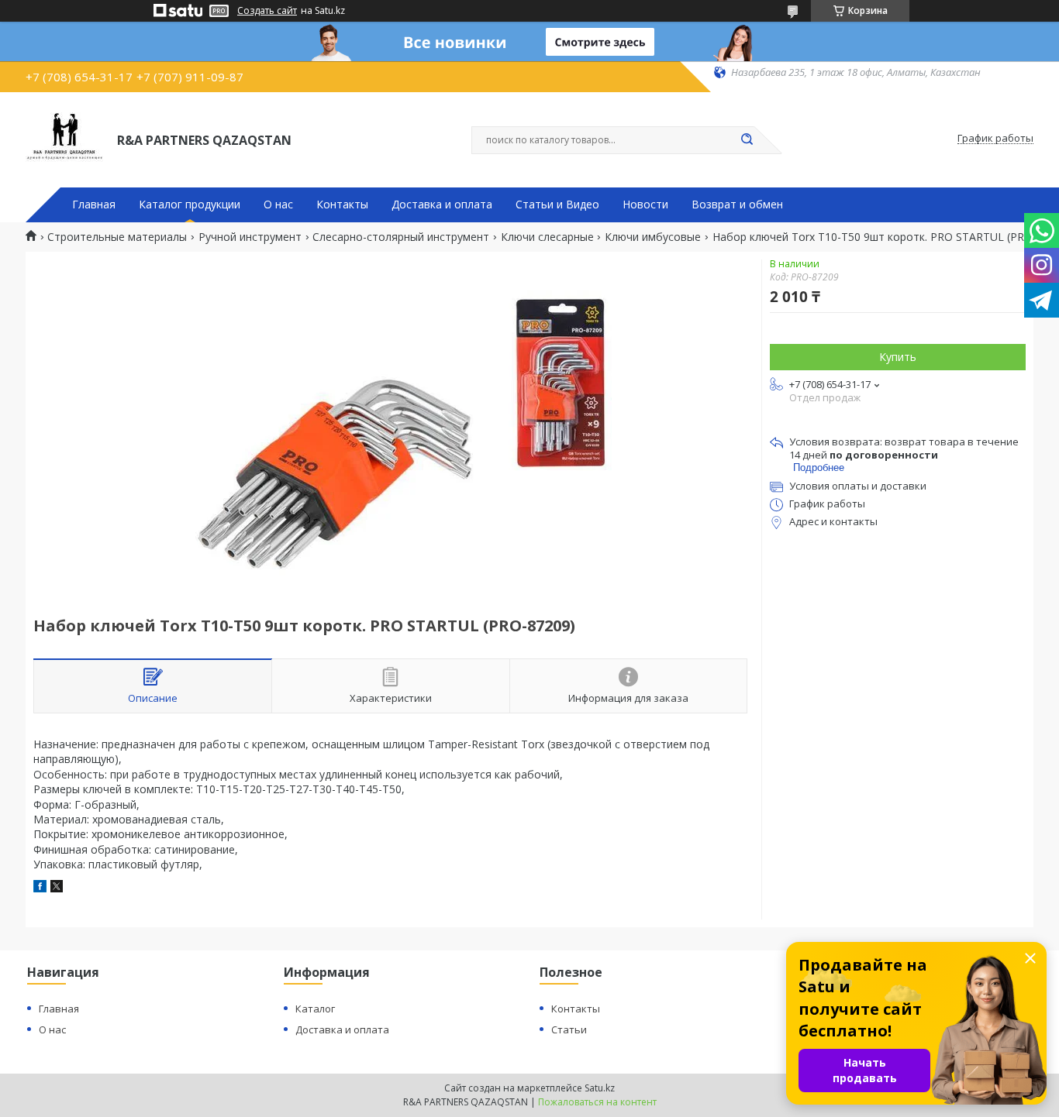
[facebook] (40, 888)
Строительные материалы (117, 237)
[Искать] (746, 140)
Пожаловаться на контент (597, 1101)
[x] (56, 888)
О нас (278, 204)
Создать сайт (267, 10)
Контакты (342, 204)
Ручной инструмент (250, 237)
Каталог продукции (189, 204)
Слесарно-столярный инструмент (400, 237)
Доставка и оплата (442, 204)
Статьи (569, 1029)
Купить (897, 356)
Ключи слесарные (547, 237)
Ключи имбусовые (653, 237)
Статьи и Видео (557, 204)
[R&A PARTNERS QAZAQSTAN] (64, 138)
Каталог (315, 1009)
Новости (645, 204)
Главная (94, 204)
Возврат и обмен (737, 204)
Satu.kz (600, 1088)
